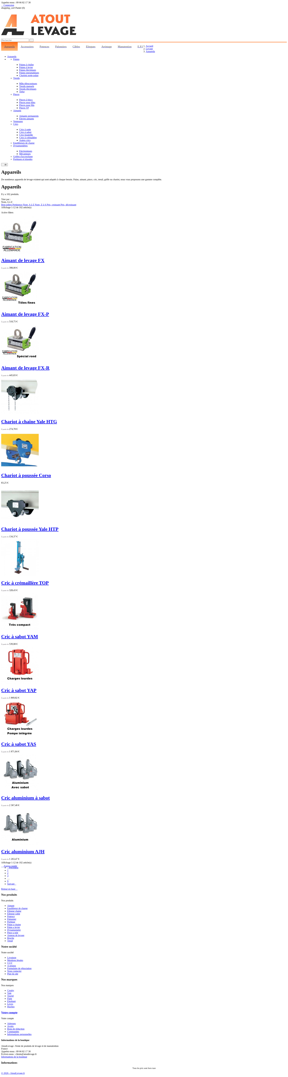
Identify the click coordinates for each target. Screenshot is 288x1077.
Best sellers (6, 204)
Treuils (16, 78)
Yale (9, 993)
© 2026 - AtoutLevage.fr (13, 1073)
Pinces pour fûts (26, 105)
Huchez (11, 1006)
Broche (10, 938)
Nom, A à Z (29, 204)
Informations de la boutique (14, 1057)
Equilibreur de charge (17, 908)
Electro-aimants (26, 118)
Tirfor (22, 91)
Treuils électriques (27, 89)
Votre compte (9, 1012)
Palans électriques (27, 70)
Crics (15, 124)
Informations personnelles (19, 1034)
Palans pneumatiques (29, 72)
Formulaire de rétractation (19, 968)
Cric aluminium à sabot (25, 797)
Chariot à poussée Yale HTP (29, 529)
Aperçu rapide (9, 866)
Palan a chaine (14, 924)
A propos (11, 965)
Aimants (17, 110)
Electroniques (25, 151)
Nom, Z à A (41, 204)
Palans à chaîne (26, 64)
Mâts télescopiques (28, 83)
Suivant (11, 884)
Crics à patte (25, 129)
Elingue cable (13, 913)
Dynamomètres (20, 145)
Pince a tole (12, 932)
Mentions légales (15, 960)
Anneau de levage (15, 935)
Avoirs (10, 1026)
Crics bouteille (26, 135)
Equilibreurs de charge (23, 143)
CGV (9, 963)
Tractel (10, 996)
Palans (16, 59)
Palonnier (11, 919)
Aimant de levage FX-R (25, 368)
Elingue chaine (14, 911)
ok (4, 164)
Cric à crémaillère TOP (25, 582)
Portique (11, 922)
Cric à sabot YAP (18, 690)
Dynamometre (14, 930)
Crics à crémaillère (28, 137)
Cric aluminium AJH (23, 851)
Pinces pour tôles (27, 102)
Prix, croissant (54, 204)
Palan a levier (13, 927)
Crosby (10, 990)
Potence (11, 916)
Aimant (10, 905)
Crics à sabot (25, 132)
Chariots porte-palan (28, 75)
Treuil (10, 940)
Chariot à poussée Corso (26, 475)
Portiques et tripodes (22, 159)
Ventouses (18, 121)
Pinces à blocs (26, 99)
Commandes (13, 1031)
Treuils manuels (26, 86)
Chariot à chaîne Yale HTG (29, 421)
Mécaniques (25, 154)
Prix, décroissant (68, 204)
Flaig (9, 998)
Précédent (12, 867)
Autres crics (24, 140)
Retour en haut (9, 889)
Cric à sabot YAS (18, 744)
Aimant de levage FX (22, 260)
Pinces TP (24, 108)
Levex (10, 1004)
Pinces (16, 94)
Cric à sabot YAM (19, 636)
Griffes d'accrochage (23, 156)
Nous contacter (14, 971)
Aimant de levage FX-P (25, 314)
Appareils (11, 56)
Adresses (11, 1023)
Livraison (11, 957)
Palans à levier (26, 67)
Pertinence (17, 204)
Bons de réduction (15, 1029)
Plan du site (12, 974)
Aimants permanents (29, 116)
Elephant (11, 1001)
